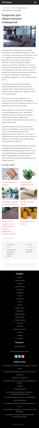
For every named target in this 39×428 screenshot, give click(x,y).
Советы (13, 8)
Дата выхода (20, 280)
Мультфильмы (20, 314)
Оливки (20, 386)
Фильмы (20, 338)
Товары (20, 335)
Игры (20, 296)
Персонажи (20, 317)
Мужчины (20, 311)
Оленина (20, 375)
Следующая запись (28, 248)
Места (20, 305)
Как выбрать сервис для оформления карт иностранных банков (20, 416)
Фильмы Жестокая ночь (20, 378)
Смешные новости (20, 329)
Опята (20, 406)
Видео (20, 277)
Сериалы (20, 326)
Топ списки (5, 8)
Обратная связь (19, 346)
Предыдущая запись (11, 250)
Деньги (20, 283)
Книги (20, 302)
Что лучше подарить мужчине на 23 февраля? (20, 397)
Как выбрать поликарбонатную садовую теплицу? (20, 365)
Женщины (20, 289)
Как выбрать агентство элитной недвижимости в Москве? (20, 382)
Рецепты (20, 323)
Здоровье (20, 292)
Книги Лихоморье (20, 400)
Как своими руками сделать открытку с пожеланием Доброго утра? (20, 393)
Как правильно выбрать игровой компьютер (20, 403)
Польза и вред (20, 320)
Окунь (20, 369)
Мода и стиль (20, 308)
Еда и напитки (20, 286)
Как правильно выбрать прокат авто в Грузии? (20, 372)
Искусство (20, 299)
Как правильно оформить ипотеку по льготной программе (20, 410)
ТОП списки (7, 2)
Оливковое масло (20, 389)
